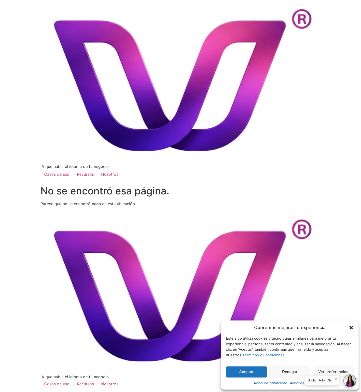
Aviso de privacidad (270, 383)
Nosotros (109, 174)
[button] (351, 327)
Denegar (289, 371)
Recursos (85, 174)
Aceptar (246, 371)
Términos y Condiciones (263, 355)
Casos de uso (56, 174)
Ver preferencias (333, 371)
